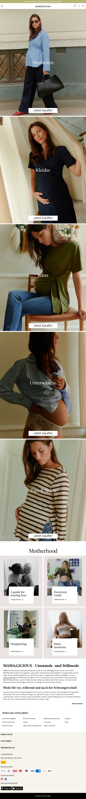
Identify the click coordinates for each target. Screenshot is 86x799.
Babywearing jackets (52, 718)
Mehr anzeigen (77, 703)
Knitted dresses (29, 718)
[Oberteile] (43, 490)
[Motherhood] (43, 548)
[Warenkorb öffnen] (83, 6)
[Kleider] (43, 170)
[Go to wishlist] (79, 6)
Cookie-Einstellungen (43, 796)
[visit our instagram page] (2, 780)
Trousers (47, 722)
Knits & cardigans (9, 718)
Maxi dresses (7, 726)
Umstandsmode (9, 678)
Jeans (25, 722)
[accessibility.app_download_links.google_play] (6, 790)
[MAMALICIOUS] (43, 7)
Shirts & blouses (8, 722)
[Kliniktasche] (21, 634)
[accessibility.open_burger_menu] (2, 6)
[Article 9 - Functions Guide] (64, 581)
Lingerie (68, 718)
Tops (66, 722)
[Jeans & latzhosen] (43, 277)
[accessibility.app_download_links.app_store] (17, 790)
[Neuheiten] (43, 62)
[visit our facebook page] (6, 780)
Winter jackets (49, 726)
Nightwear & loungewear (32, 726)
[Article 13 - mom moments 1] (64, 634)
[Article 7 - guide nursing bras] (21, 581)
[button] (43, 758)
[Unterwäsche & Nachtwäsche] (43, 385)
